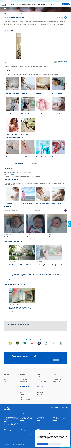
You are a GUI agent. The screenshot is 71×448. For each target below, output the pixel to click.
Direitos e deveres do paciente (25, 397)
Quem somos (22, 376)
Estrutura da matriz (23, 377)
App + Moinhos (39, 390)
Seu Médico (38, 4)
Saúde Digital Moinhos (40, 392)
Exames (33, 4)
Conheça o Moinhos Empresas (25, 399)
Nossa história (22, 374)
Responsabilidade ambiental (58, 383)
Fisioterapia (38, 377)
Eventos (21, 390)
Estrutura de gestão (23, 379)
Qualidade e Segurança (57, 381)
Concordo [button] (40, 443)
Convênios (5, 381)
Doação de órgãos (56, 376)
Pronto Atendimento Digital (41, 381)
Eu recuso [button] (45, 443)
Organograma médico (23, 381)
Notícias (21, 392)
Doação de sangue (56, 377)
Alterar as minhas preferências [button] (54, 443)
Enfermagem (39, 376)
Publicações (22, 394)
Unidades (38, 397)
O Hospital (12, 4)
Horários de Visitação (40, 383)
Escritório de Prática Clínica (57, 379)
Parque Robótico (39, 394)
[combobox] (40, 163)
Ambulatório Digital (40, 388)
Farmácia (38, 374)
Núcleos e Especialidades (26, 4)
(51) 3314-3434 (54, 407)
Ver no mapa (5, 421)
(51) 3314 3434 (11, 174)
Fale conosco (43, 4)
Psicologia (38, 379)
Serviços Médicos (18, 4)
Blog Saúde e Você (23, 388)
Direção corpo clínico (23, 383)
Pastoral (54, 374)
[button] (4, 83)
